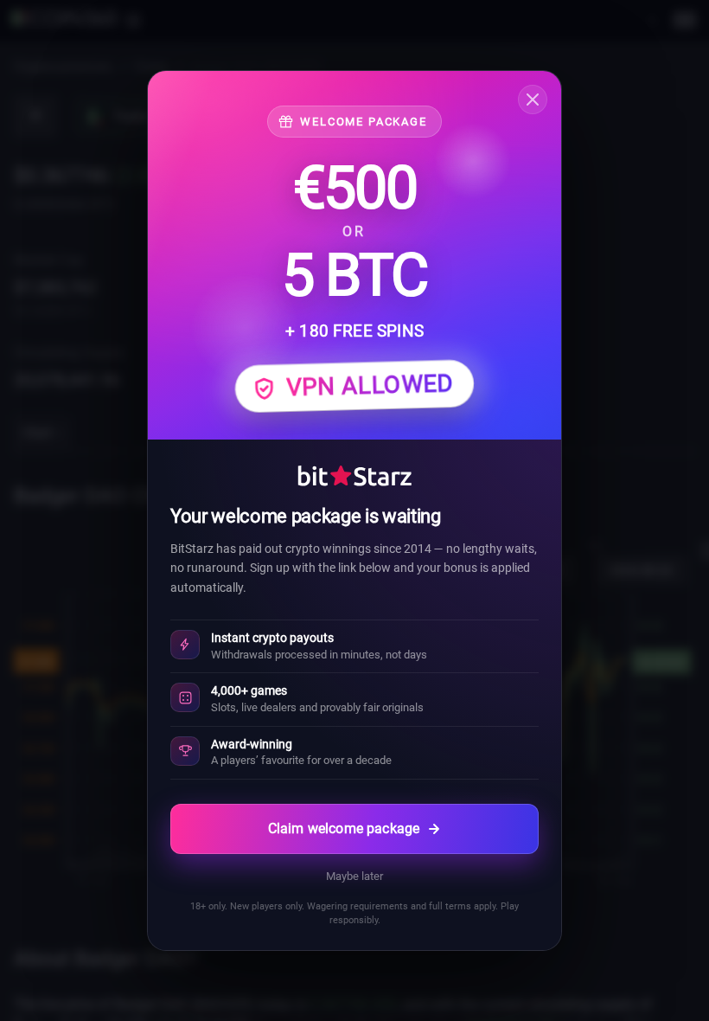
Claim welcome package (343, 828)
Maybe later (354, 876)
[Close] (532, 99)
